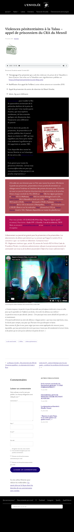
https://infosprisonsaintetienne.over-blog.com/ (26, 79)
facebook (60, 225)
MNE (13, 196)
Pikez (38, 207)
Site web (12, 440)
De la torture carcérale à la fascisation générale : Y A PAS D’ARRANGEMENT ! (52, 385)
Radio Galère (14, 199)
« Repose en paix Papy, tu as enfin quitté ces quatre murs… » (49, 417)
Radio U (48, 204)
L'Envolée (33, 5)
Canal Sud (28, 202)
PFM (46, 199)
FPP (42, 194)
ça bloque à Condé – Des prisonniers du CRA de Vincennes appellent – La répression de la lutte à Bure (20, 365)
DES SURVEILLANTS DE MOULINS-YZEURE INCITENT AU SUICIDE (52, 396)
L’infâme (21, 341)
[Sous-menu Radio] (17, 11)
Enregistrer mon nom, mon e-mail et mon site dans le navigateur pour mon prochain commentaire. (21, 450)
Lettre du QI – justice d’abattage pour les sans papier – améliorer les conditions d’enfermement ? (54, 365)
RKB (31, 196)
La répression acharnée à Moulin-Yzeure (50, 407)
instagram (47, 225)
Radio (16, 38)
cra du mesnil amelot (11, 341)
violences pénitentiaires (31, 341)
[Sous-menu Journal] (10, 11)
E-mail (12, 432)
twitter (53, 225)
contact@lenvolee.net (31, 225)
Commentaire (14, 400)
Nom (12, 423)
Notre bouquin (13, 100)
